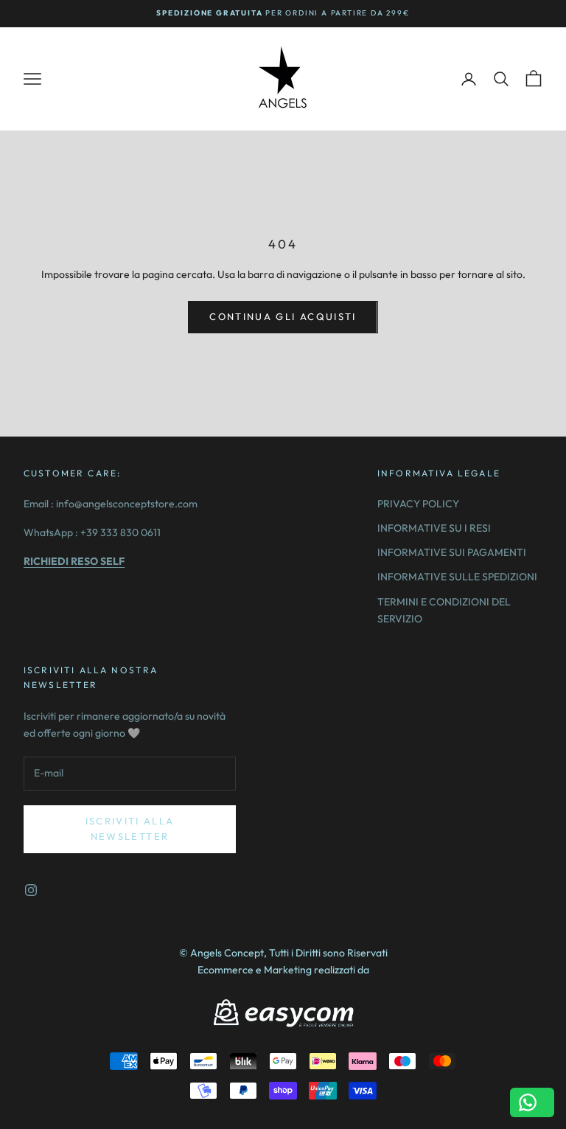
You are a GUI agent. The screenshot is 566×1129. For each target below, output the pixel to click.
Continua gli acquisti (282, 316)
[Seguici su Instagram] (31, 890)
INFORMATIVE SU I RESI (434, 528)
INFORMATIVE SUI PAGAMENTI (451, 552)
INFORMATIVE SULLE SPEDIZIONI (457, 576)
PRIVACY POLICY (418, 503)
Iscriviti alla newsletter (130, 828)
